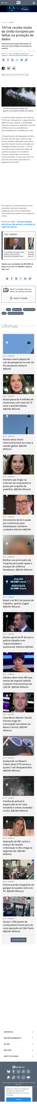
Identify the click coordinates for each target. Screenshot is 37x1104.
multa (4, 313)
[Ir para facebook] (13, 1071)
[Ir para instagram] (18, 1071)
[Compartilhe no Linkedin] (12, 60)
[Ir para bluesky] (9, 1071)
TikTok (8, 309)
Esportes (8, 1032)
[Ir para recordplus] (9, 1077)
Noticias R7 (4, 22)
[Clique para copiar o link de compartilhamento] (26, 60)
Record (7, 1050)
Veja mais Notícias (18, 940)
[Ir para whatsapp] (23, 1077)
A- (14, 68)
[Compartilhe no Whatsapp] (17, 60)
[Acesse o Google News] (21, 60)
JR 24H (7, 1044)
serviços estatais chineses (15, 313)
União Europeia (17, 309)
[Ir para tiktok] (13, 1077)
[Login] (34, 2)
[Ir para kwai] (23, 1071)
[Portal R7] (18, 2)
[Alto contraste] (3, 68)
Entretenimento (12, 1038)
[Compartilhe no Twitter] (3, 60)
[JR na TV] (18, 8)
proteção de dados (29, 309)
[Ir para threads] (28, 1071)
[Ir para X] (18, 1077)
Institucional (11, 1056)
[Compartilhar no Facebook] (8, 60)
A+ (8, 68)
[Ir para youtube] (28, 1077)
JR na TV (12, 22)
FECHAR (18, 1100)
